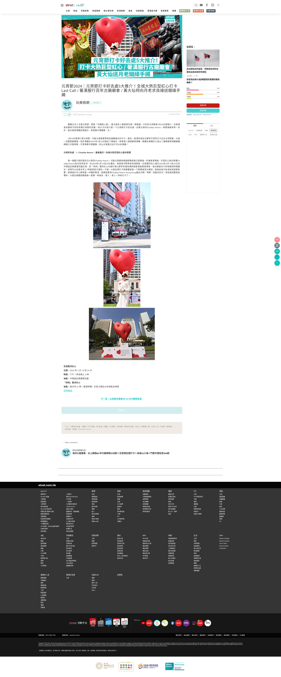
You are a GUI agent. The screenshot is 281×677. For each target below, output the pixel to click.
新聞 (93, 491)
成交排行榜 (171, 546)
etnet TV (191, 130)
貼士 (93, 511)
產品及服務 (69, 531)
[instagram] (212, 5)
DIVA (195, 134)
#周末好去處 (129, 426)
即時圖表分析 (147, 509)
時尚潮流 (43, 531)
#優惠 (106, 426)
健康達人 (69, 516)
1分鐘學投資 (45, 524)
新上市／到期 (172, 511)
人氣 (211, 126)
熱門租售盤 (171, 543)
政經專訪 (43, 501)
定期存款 (69, 543)
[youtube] (201, 5)
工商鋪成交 (171, 548)
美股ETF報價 (197, 514)
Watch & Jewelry (224, 541)
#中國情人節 (145, 426)
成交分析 (171, 504)
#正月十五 (155, 426)
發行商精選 (171, 509)
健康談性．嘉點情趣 (72, 511)
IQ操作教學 (44, 528)
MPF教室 (145, 556)
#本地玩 (68, 429)
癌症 (42, 583)
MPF (144, 536)
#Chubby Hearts (84, 429)
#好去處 (99, 426)
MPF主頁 (145, 538)
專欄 (174, 11)
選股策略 (222, 514)
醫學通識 (43, 578)
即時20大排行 (172, 506)
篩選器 (196, 504)
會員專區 (165, 11)
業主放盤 (171, 561)
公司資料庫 (120, 519)
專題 (93, 578)
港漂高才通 (152, 11)
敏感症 (43, 597)
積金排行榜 (146, 553)
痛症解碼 (43, 587)
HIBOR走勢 (69, 563)
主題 (195, 499)
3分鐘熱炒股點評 (71, 504)
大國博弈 (43, 504)
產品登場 (120, 548)
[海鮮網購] (277, 245)
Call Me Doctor (70, 506)
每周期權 (145, 504)
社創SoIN (95, 575)
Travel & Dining (223, 546)
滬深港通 (43, 543)
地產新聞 (171, 553)
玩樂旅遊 (140, 11)
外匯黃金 (69, 536)
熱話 (75, 11)
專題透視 (213, 130)
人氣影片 (69, 494)
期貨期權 (146, 491)
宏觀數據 (222, 499)
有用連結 (235, 635)
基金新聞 (120, 541)
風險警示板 (44, 558)
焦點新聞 (94, 499)
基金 (119, 536)
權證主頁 (171, 494)
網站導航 (227, 635)
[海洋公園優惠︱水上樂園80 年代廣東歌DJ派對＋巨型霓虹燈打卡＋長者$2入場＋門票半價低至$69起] (66, 452)
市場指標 (69, 558)
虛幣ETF (94, 546)
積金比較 (145, 551)
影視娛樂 (121, 11)
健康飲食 (43, 585)
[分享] (69, 114)
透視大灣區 (95, 519)
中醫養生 (43, 580)
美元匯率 (69, 551)
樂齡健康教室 (45, 514)
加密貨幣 (95, 536)
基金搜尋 (120, 546)
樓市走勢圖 (171, 551)
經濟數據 (69, 556)
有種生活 (69, 528)
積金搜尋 (145, 548)
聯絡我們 (202, 635)
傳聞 (93, 509)
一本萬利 (69, 501)
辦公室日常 (109, 11)
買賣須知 (171, 556)
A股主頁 (43, 538)
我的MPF (145, 558)
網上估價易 (171, 558)
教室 (169, 514)
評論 (206, 130)
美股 (221, 491)
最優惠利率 (69, 565)
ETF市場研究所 (198, 496)
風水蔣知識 (44, 506)
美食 (130, 11)
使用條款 (219, 635)
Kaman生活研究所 (46, 509)
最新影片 (43, 494)
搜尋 (93, 516)
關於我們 (178, 635)
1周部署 (43, 499)
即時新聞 (94, 501)
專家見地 (120, 551)
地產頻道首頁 (172, 538)
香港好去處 (198, 11)
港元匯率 (69, 548)
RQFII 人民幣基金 (122, 556)
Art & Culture (223, 543)
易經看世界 (69, 519)
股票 (119, 491)
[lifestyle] (95, 5)
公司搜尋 (43, 565)
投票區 (119, 575)
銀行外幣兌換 (70, 546)
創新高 (119, 506)
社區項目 (94, 585)
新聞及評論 (146, 506)
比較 (195, 506)
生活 (190, 134)
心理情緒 (43, 595)
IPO (118, 516)
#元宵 (137, 426)
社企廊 (94, 587)
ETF (195, 491)
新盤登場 (171, 541)
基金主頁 (120, 538)
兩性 (42, 602)
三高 (42, 590)
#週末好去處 (75, 426)
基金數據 (120, 553)
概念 (220, 506)
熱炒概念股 (120, 511)
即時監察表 (146, 511)
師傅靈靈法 (44, 521)
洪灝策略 (43, 516)
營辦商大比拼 (147, 543)
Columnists (222, 548)
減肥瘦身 (43, 600)
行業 (118, 501)
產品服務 (186, 635)
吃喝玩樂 (69, 514)
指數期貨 (145, 494)
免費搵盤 (171, 563)
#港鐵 (83, 426)
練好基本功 (69, 524)
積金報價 (145, 546)
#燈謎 (74, 429)
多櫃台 (119, 521)
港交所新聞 (95, 514)
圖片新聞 (94, 506)
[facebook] (207, 5)
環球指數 (222, 496)
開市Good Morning (71, 496)
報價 (195, 501)
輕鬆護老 (43, 592)
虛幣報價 (94, 543)
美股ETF (196, 511)
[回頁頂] (277, 263)
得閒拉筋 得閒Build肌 (47, 511)
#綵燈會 (169, 426)
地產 (170, 536)
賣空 (118, 509)
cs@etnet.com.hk (74, 635)
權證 (170, 491)
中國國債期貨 (147, 496)
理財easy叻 (95, 521)
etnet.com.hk (47, 485)
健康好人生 (185, 11)
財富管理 (96, 11)
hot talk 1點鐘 (45, 496)
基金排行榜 (120, 543)
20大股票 (120, 504)
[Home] (69, 5)
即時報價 (120, 496)
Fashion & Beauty (224, 538)
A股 (42, 536)
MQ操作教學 (70, 526)
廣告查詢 (194, 635)
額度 (42, 541)
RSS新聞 (242, 635)
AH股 (118, 514)
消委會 (43, 607)
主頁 (68, 11)
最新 (195, 126)
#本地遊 (119, 426)
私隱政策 (210, 635)
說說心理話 (69, 509)
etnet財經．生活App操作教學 (50, 526)
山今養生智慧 (70, 521)
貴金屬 (68, 553)
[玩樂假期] (66, 105)
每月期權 (145, 501)
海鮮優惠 (211, 11)
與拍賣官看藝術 (46, 519)
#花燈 (162, 426)
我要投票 (203, 105)
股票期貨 (145, 499)
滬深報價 (43, 546)
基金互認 (120, 558)
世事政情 (85, 11)
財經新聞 (199, 130)
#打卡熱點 (91, 426)
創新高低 (222, 511)
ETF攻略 (68, 499)
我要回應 (203, 110)
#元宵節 (112, 426)
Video (93, 590)
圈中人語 (94, 583)
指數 (118, 499)
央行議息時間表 (71, 561)
